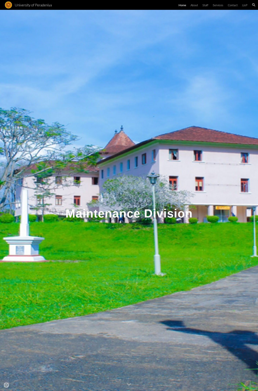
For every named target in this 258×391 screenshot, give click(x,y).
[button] (254, 5)
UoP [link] (244, 5)
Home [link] (182, 5)
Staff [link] (205, 5)
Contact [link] (233, 5)
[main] (129, 200)
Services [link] (218, 5)
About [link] (194, 5)
